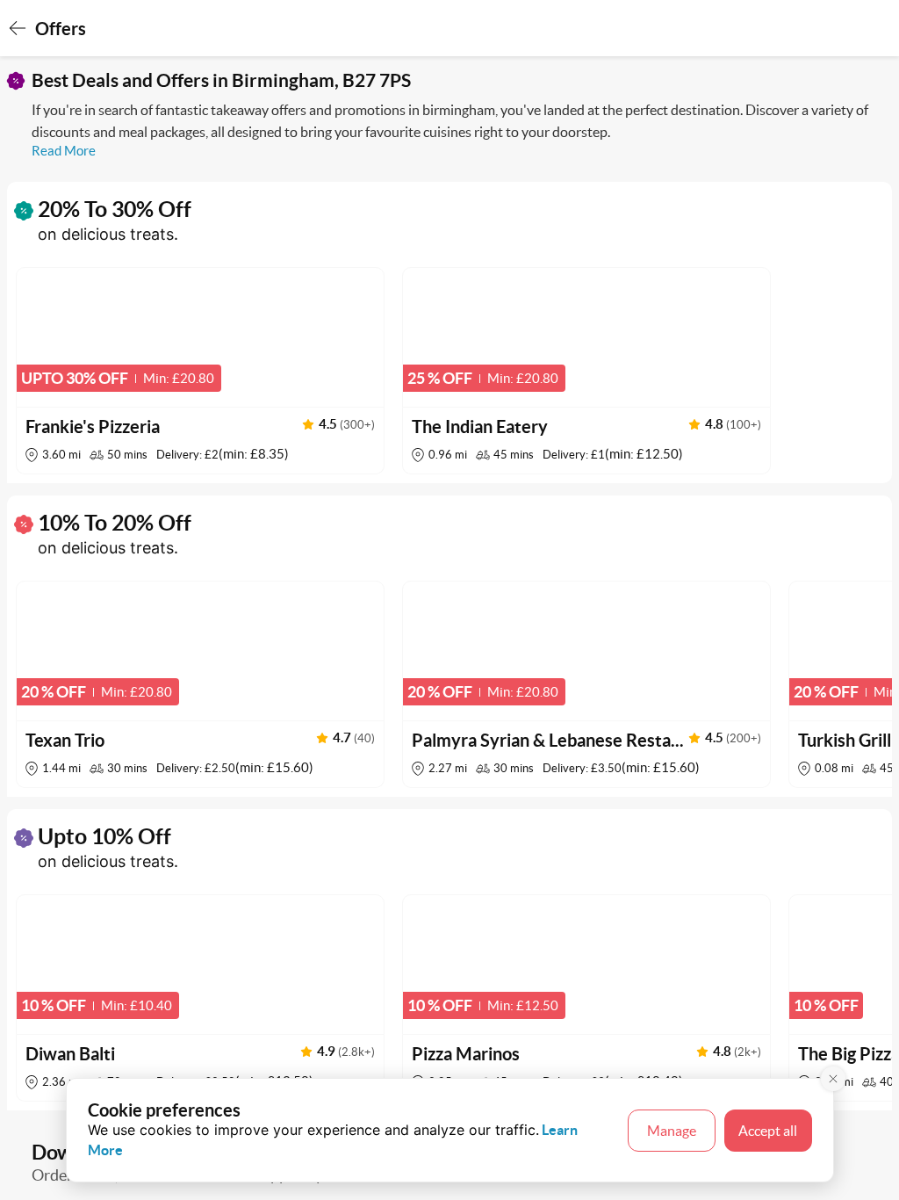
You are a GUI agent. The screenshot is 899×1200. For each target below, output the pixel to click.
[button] (200, 370)
